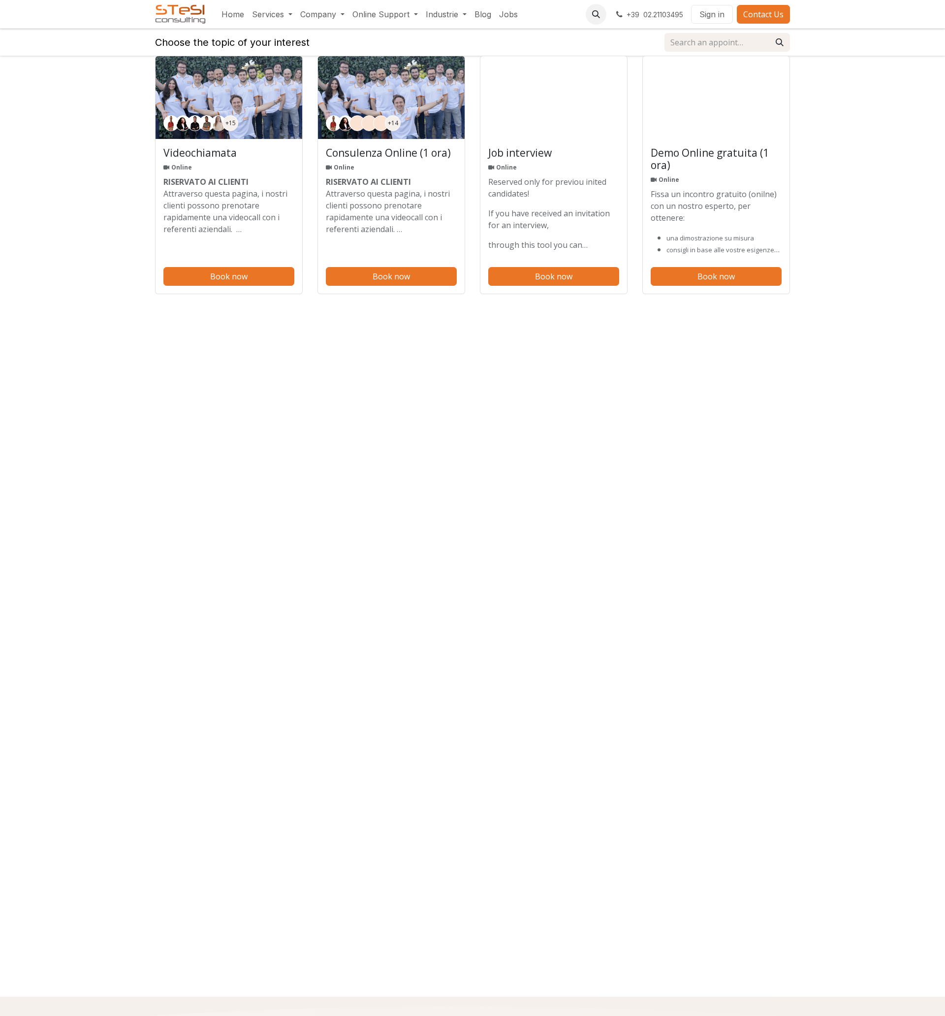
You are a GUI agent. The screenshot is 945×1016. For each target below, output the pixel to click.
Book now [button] (229, 276)
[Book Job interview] (553, 97)
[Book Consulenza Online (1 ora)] (391, 97)
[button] (596, 14)
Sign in (711, 14)
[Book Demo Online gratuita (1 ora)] (716, 97)
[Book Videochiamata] (229, 97)
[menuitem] (233, 14)
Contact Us (763, 14)
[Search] (779, 42)
